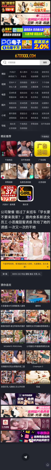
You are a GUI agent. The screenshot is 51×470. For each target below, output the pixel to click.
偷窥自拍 (12, 103)
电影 (3, 94)
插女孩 (12, 124)
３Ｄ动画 (45, 82)
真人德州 (23, 72)
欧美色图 (34, 103)
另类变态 (45, 97)
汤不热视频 (45, 124)
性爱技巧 (45, 118)
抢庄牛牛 (45, 76)
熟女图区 (34, 107)
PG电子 (13, 72)
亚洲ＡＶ (12, 82)
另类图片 (45, 107)
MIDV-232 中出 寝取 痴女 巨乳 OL (26, 274)
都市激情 (12, 113)
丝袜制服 (23, 87)
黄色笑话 (34, 118)
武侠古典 (45, 113)
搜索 (45, 62)
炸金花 (23, 76)
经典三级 (23, 97)
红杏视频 (12, 128)
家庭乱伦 (23, 113)
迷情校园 (12, 118)
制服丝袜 (12, 97)
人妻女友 (34, 113)
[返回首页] (47, 464)
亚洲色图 (23, 103)
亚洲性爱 (12, 92)
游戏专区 (45, 72)
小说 (3, 115)
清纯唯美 (23, 107)
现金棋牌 (34, 76)
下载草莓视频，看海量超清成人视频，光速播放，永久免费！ (25, 265)
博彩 (3, 73)
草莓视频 (34, 124)
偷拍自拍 (23, 92)
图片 (3, 105)
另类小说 (23, 118)
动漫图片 (45, 103)
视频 (3, 84)
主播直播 (34, 87)
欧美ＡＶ (34, 82)
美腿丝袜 (12, 107)
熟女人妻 (12, 87)
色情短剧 (23, 128)
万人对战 (34, 72)
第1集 (5, 274)
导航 (3, 125)
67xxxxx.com (25, 55)
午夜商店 (23, 124)
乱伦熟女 (34, 97)
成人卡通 (34, 92)
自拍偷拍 (23, 82)
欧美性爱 (45, 92)
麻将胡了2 (12, 76)
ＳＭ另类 (45, 87)
